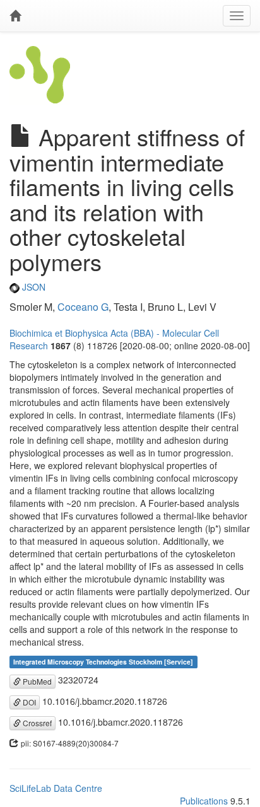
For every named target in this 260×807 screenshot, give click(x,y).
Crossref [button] (36, 722)
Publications (204, 800)
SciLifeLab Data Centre (55, 788)
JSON (32, 287)
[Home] (15, 16)
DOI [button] (28, 702)
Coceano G (83, 306)
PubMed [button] (36, 681)
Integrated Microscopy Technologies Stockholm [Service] (103, 661)
